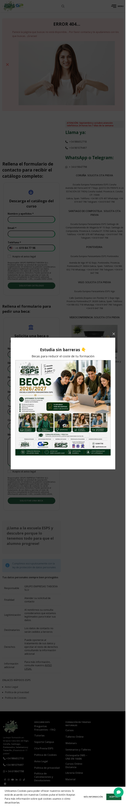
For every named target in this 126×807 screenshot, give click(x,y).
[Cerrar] (114, 334)
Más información (93, 796)
